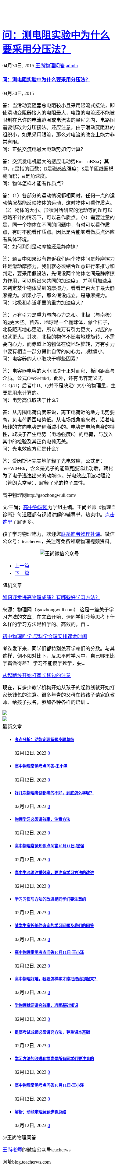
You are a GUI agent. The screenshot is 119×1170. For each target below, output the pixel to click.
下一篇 (22, 573)
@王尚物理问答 (36, 14)
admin (72, 65)
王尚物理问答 (50, 65)
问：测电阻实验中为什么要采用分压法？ (46, 79)
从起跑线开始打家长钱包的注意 (36, 675)
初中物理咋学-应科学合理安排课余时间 (44, 636)
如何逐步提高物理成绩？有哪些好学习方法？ (51, 597)
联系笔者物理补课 (80, 534)
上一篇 (22, 565)
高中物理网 (35, 507)
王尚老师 (12, 1149)
